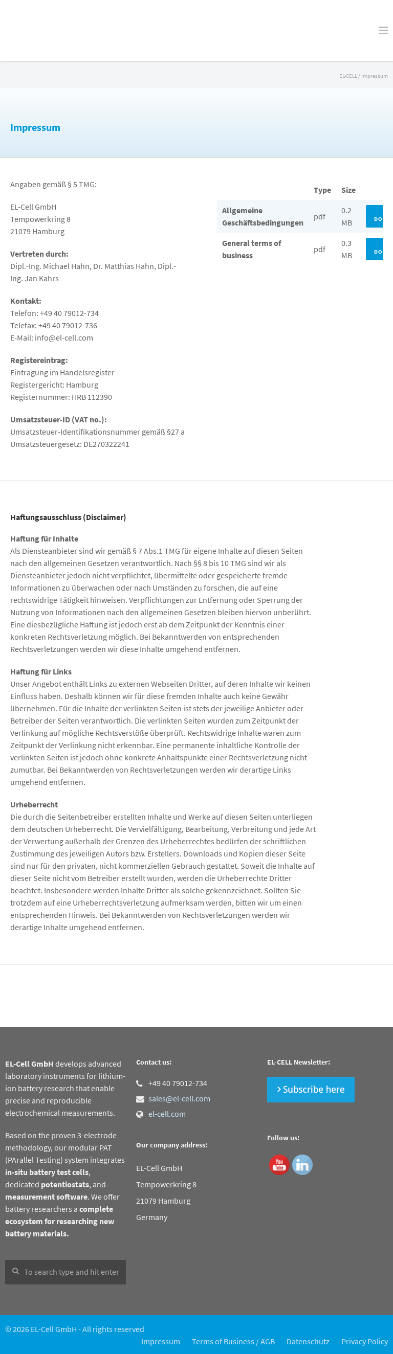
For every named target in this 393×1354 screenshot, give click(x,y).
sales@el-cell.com (179, 1098)
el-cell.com (167, 1114)
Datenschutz (308, 1341)
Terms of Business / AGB (233, 1341)
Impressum (160, 1341)
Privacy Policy (364, 1341)
